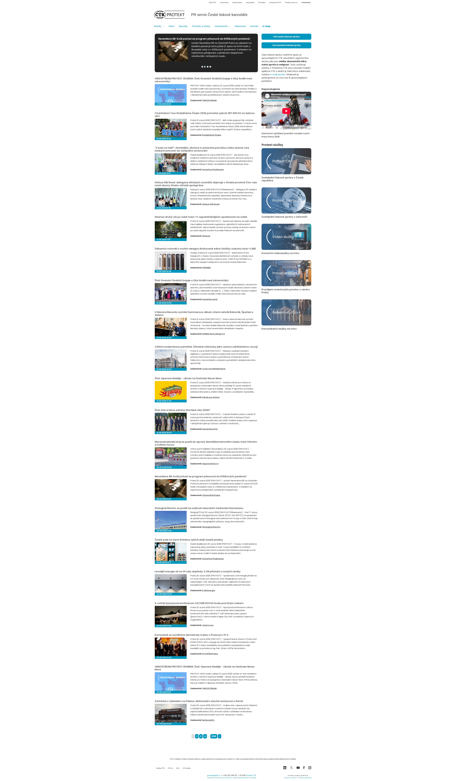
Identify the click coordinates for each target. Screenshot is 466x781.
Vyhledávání (221, 26)
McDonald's (208, 720)
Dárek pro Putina (211, 397)
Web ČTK (212, 2)
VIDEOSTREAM (209, 100)
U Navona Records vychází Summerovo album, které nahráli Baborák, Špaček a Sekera (204, 313)
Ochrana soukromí (290, 778)
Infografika (250, 2)
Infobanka (306, 2)
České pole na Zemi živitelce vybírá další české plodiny (189, 539)
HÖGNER (206, 267)
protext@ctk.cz (213, 775)
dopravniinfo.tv (210, 463)
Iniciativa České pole (213, 169)
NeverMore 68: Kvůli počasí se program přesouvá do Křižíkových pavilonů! (200, 476)
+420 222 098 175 (230, 775)
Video (171, 26)
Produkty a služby (201, 26)
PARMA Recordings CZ (213, 334)
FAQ (177, 768)
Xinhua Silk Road (211, 204)
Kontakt (254, 26)
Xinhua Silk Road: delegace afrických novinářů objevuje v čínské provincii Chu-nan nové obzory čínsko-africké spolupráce (206, 184)
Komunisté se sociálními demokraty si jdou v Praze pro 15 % (192, 635)
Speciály (183, 26)
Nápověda (240, 26)
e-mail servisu (277, 74)
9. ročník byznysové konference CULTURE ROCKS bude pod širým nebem (199, 603)
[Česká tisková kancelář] (173, 14)
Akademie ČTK (275, 2)
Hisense (206, 236)
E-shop (266, 26)
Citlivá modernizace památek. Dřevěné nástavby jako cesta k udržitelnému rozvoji (206, 346)
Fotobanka (224, 2)
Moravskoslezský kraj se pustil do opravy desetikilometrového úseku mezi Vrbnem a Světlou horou (206, 443)
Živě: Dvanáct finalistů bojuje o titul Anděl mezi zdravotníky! (192, 280)
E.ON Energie (208, 590)
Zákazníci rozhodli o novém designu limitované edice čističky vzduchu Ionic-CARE (205, 248)
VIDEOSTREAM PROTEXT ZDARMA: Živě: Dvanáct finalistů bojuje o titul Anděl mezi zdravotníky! (203, 80)
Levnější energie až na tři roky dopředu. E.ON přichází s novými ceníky (198, 571)
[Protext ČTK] (167, 776)
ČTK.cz (170, 768)
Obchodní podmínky (214, 778)
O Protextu (187, 768)
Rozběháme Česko (211, 135)
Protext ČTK (251, 775)
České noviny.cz (291, 2)
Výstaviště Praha (211, 495)
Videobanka (237, 2)
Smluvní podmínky (305, 778)
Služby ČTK (160, 768)
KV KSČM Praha (210, 653)
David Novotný (210, 299)
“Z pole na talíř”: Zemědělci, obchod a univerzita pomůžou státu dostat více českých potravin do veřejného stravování (202, 149)
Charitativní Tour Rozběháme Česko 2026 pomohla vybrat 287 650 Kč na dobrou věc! (205, 114)
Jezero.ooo (208, 625)
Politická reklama (244, 778)
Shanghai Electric (211, 527)
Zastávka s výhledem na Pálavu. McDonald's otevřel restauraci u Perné (199, 701)
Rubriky (157, 26)
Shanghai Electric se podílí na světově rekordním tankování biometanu (199, 508)
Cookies (253, 778)
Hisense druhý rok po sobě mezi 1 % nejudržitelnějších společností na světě (201, 217)
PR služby (262, 2)
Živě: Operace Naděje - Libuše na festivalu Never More (188, 378)
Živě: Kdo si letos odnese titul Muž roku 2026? (182, 410)
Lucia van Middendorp (213, 368)
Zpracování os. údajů (229, 778)
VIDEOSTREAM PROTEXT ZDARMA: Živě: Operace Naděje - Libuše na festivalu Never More (205, 668)
